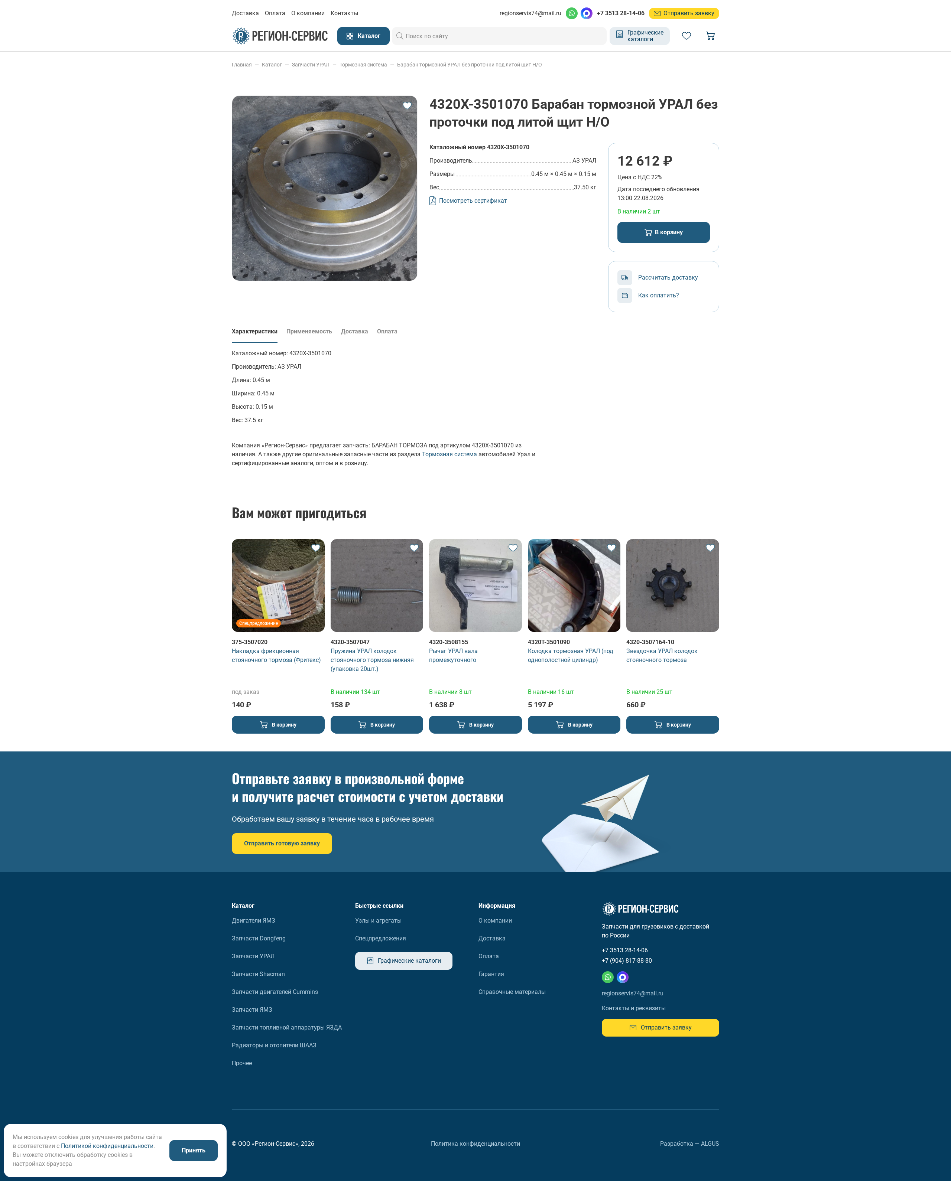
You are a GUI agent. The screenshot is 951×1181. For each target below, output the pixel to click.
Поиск (400, 36)
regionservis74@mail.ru (530, 13)
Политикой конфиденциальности (107, 1145)
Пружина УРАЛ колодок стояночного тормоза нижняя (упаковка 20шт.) (372, 659)
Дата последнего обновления (658, 189)
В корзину (669, 232)
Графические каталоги (645, 36)
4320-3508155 (448, 642)
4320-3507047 (350, 642)
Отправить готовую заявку (282, 843)
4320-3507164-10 (650, 642)
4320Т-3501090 (549, 642)
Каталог (369, 35)
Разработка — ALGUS (689, 1143)
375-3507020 (249, 642)
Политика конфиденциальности (475, 1143)
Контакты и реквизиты (634, 1008)
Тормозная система (449, 454)
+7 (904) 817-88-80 (627, 960)
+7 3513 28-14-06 (621, 13)
